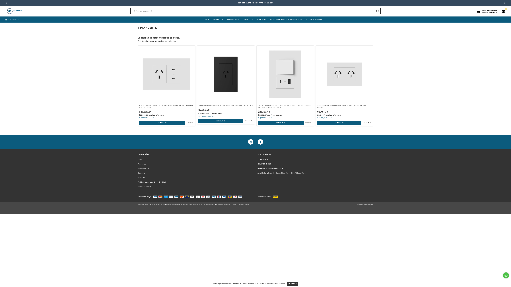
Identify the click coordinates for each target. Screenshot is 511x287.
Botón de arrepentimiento (241, 204)
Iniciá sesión (492, 10)
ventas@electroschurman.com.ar (270, 168)
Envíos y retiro (233, 19)
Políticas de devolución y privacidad (286, 19)
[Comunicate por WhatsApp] (506, 275)
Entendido (293, 283)
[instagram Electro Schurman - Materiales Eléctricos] (250, 142)
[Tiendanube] (365, 205)
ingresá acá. (227, 204)
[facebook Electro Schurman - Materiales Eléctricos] (260, 142)
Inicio (207, 19)
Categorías (14, 19)
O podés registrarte (489, 12)
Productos (218, 19)
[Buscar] (377, 11)
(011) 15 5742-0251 (264, 164)
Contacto (248, 19)
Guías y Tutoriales (314, 19)
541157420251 (262, 159)
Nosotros (261, 19)
